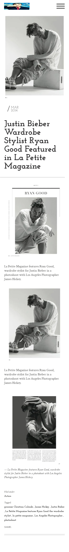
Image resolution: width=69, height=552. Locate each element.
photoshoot (10, 520)
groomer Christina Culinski (19, 507)
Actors (7, 496)
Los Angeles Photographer (48, 515)
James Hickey (42, 507)
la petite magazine (23, 515)
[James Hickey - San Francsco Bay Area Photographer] (17, 6)
